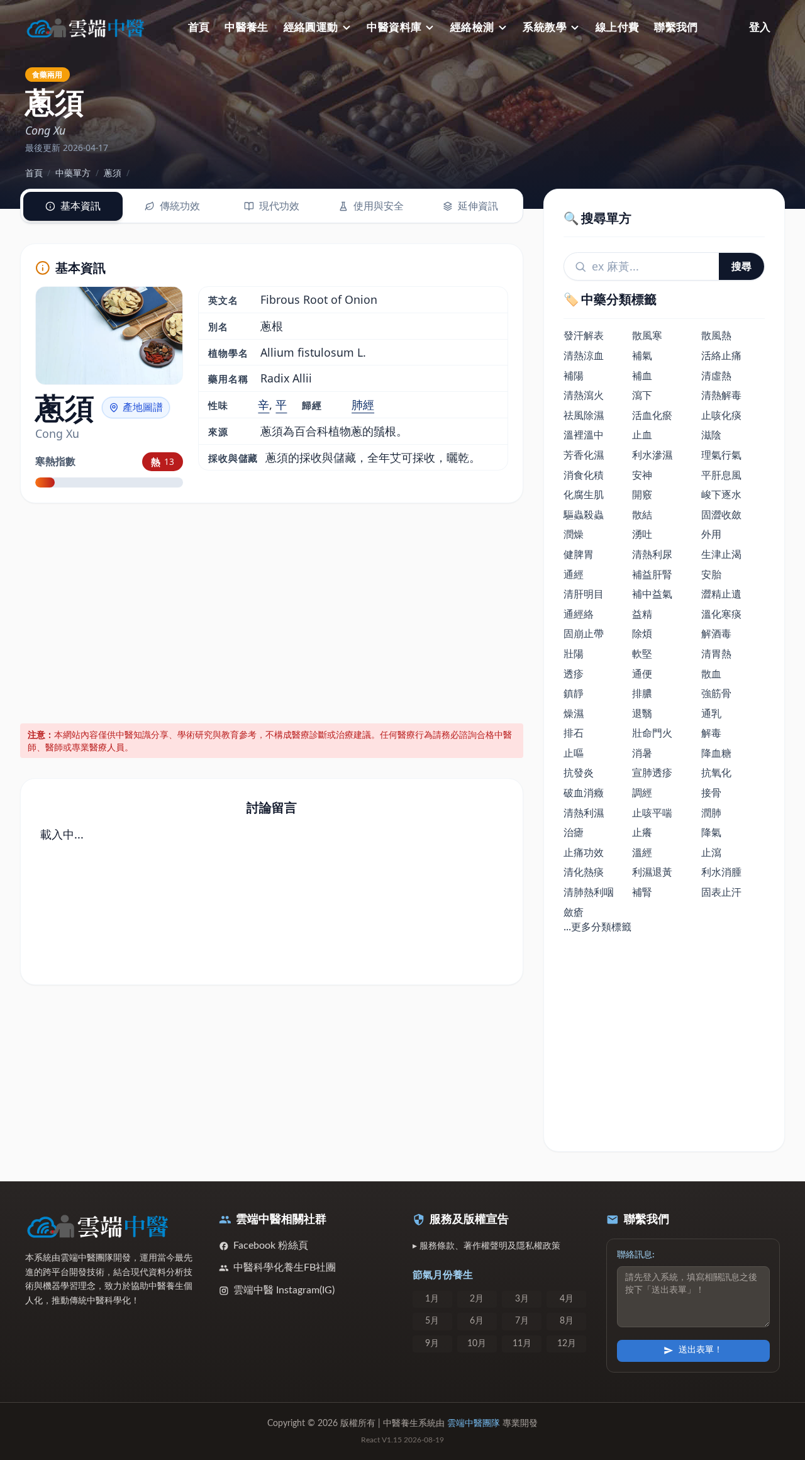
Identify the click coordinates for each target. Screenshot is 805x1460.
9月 (432, 1343)
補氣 (642, 355)
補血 (642, 375)
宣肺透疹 (652, 772)
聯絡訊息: (636, 1255)
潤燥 (574, 534)
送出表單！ (701, 1350)
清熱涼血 (584, 355)
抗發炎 (579, 772)
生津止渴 (721, 554)
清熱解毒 (721, 395)
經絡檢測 (472, 27)
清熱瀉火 (584, 395)
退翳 (642, 713)
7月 (522, 1321)
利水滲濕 (652, 455)
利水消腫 (721, 872)
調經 (642, 793)
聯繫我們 (676, 27)
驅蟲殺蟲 (584, 514)
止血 (642, 435)
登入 (759, 27)
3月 (522, 1299)
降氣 (711, 832)
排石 (574, 733)
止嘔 (574, 753)
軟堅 (642, 653)
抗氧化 (716, 772)
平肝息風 (721, 475)
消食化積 (584, 475)
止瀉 (711, 852)
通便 (642, 674)
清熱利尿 (652, 554)
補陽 (574, 375)
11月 (522, 1343)
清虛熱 (716, 375)
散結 (642, 514)
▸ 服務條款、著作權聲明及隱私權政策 (486, 1246)
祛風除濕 (584, 415)
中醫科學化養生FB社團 (284, 1267)
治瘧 (574, 832)
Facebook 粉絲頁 (270, 1245)
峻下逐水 (721, 494)
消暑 (642, 753)
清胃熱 (716, 653)
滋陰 (711, 435)
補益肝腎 (652, 574)
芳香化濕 (584, 455)
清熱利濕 (584, 813)
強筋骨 (716, 693)
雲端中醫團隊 (473, 1423)
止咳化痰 (721, 415)
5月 (432, 1321)
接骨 (711, 793)
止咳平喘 (652, 813)
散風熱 (716, 335)
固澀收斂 (721, 514)
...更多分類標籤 (597, 926)
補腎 (642, 892)
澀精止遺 (721, 594)
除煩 (642, 633)
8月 (567, 1321)
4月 (567, 1299)
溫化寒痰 (721, 614)
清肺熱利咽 (589, 892)
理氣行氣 (721, 455)
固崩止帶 (584, 633)
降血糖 (716, 753)
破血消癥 (584, 793)
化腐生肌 (584, 494)
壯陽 (574, 653)
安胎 (711, 574)
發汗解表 (584, 335)
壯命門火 (652, 733)
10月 (476, 1343)
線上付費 (618, 27)
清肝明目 (584, 594)
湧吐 (642, 534)
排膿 (642, 693)
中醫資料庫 (394, 27)
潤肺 (711, 813)
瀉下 (642, 395)
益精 (642, 614)
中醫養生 (247, 27)
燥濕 (574, 713)
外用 (711, 534)
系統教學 (545, 27)
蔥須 (112, 173)
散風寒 (647, 335)
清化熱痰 (584, 872)
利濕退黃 (652, 872)
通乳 (711, 713)
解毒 (711, 733)
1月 (432, 1299)
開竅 (642, 494)
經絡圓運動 (311, 27)
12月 (566, 1343)
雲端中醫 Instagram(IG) (284, 1290)
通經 (574, 574)
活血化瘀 (652, 415)
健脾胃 (579, 554)
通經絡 (579, 614)
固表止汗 (721, 892)
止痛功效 (584, 852)
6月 (477, 1321)
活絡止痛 (721, 355)
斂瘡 (574, 912)
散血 (711, 674)
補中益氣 (652, 594)
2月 (477, 1299)
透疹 (574, 674)
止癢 (642, 832)
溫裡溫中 (584, 435)
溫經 (642, 852)
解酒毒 (716, 633)
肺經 (363, 404)
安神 (642, 475)
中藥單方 (73, 173)
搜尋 (741, 266)
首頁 (199, 27)
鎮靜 (574, 693)
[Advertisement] (272, 611)
